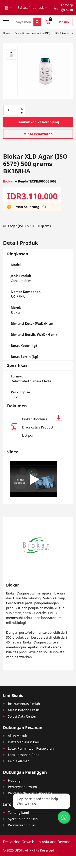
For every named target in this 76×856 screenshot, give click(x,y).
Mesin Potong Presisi (24, 710)
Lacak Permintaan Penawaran (31, 748)
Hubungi (14, 780)
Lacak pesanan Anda (23, 754)
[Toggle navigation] (7, 21)
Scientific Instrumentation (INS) (32, 33)
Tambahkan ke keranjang (38, 122)
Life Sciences (62, 33)
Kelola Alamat (18, 761)
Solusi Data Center (22, 716)
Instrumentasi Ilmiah (24, 703)
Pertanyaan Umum (22, 787)
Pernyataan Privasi (22, 825)
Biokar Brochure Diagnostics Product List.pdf (37, 427)
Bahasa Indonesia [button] (31, 7)
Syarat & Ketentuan (23, 819)
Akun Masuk (17, 736)
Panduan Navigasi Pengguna (30, 793)
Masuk (63, 22)
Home (6, 33)
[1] (22, 113)
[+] (22, 108)
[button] (8, 7)
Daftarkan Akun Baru (24, 742)
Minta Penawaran (38, 134)
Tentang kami (18, 812)
